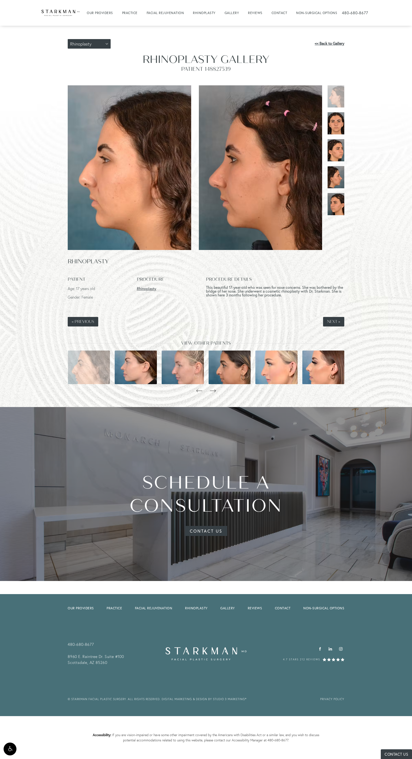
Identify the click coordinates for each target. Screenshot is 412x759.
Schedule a (206, 494)
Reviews (255, 12)
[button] (10, 749)
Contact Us (206, 531)
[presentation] (199, 390)
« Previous (83, 321)
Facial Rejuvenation (165, 12)
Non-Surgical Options (316, 12)
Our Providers (100, 12)
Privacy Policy (332, 699)
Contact (279, 12)
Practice (130, 12)
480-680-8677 (278, 740)
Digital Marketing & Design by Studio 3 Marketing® (204, 699)
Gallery (232, 12)
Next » (333, 321)
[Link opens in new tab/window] (320, 649)
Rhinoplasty (204, 12)
